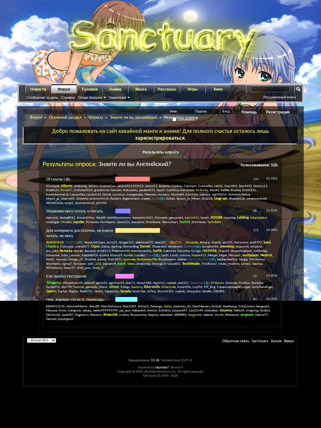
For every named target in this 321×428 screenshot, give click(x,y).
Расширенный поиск (279, 97)
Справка (68, 97)
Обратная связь (235, 341)
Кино (218, 89)
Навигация (117, 97)
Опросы (96, 117)
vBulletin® (162, 367)
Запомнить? (186, 119)
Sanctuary (260, 341)
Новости (38, 89)
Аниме (115, 89)
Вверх (289, 341)
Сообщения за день (42, 97)
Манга (141, 89)
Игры (192, 89)
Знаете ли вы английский (133, 117)
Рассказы (167, 89)
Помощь (249, 112)
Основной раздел (65, 117)
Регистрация (278, 112)
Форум (64, 89)
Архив (276, 341)
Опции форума (90, 97)
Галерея (89, 89)
